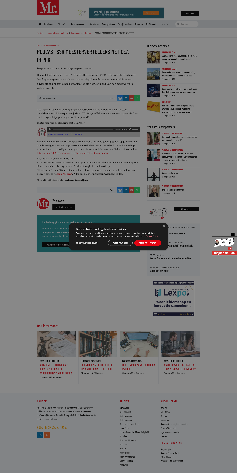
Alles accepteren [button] (147, 243)
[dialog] (118, 236)
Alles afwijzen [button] (120, 243)
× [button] (164, 226)
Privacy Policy (152, 236)
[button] (87, 243)
